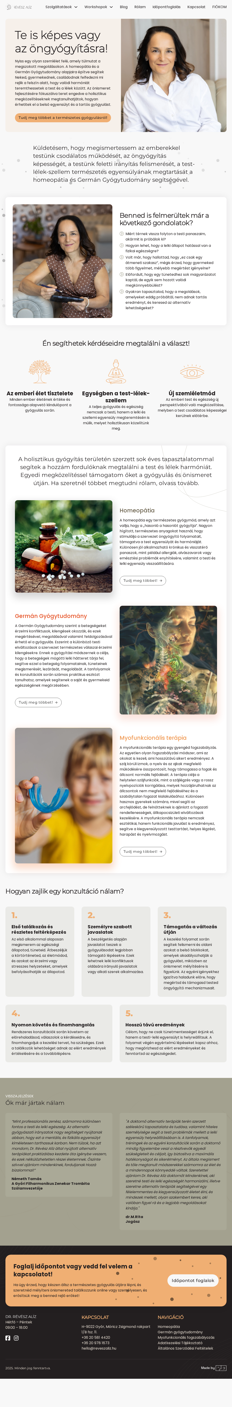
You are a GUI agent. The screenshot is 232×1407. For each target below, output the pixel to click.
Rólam (140, 6)
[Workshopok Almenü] (111, 7)
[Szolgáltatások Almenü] (76, 7)
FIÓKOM (219, 6)
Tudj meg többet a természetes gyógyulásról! (63, 117)
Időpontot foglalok (193, 1280)
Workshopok (96, 6)
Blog (124, 6)
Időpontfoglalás (166, 6)
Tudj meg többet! (140, 580)
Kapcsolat (196, 6)
